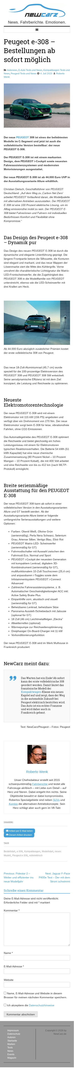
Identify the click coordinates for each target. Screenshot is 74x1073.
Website (8, 979)
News (10, 1051)
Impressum (13, 1030)
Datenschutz (13, 1034)
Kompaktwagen (32, 851)
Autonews (12, 70)
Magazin (11, 1057)
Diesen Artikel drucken (20, 835)
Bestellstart (9, 851)
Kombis (13, 803)
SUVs (56, 799)
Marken (11, 1044)
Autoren (11, 1037)
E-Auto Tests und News (30, 70)
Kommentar (11, 910)
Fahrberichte (40, 783)
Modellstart (47, 851)
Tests (10, 1047)
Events (10, 1054)
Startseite (12, 1040)
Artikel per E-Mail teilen (20, 831)
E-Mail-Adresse (14, 966)
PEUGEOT (22, 137)
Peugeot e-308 (20, 855)
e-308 (20, 851)
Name (8, 952)
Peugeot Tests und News (23, 73)
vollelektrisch (36, 855)
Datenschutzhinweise (41, 1005)
